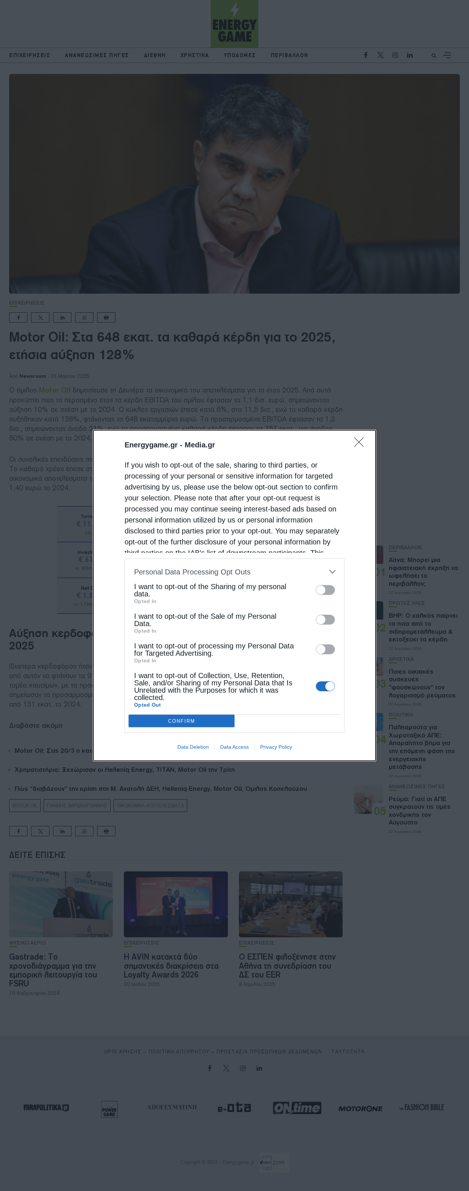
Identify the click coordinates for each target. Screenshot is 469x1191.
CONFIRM (181, 721)
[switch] (325, 590)
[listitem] (234, 572)
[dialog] (234, 595)
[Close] (361, 444)
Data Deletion (193, 747)
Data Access (234, 747)
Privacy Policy (276, 747)
